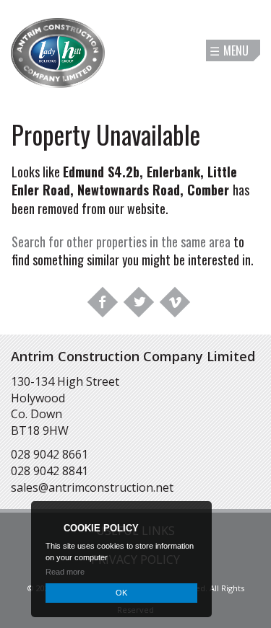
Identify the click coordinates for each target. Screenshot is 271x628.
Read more (65, 571)
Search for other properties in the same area (121, 241)
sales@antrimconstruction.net (92, 487)
